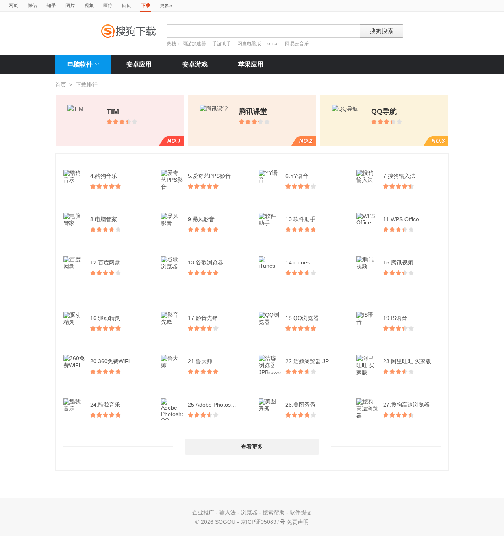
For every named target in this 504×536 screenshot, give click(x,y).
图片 (70, 5)
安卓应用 (139, 64)
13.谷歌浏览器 (205, 262)
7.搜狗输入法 (399, 176)
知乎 (51, 5)
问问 (127, 5)
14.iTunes (297, 262)
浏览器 (249, 512)
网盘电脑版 (249, 43)
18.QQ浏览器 (302, 318)
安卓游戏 (195, 64)
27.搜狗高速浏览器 (406, 404)
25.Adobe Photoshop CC (217, 404)
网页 (13, 5)
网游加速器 (194, 43)
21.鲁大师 (200, 361)
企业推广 (203, 512)
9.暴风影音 (201, 219)
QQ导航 (384, 111)
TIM (113, 111)
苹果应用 (250, 64)
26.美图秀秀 (300, 404)
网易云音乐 (297, 43)
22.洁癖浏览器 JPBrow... (315, 361)
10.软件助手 (300, 219)
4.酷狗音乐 (103, 176)
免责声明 (298, 522)
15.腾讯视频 (398, 262)
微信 (32, 5)
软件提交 (301, 512)
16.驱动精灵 (105, 318)
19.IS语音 (395, 318)
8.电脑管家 (103, 219)
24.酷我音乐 (105, 404)
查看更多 (252, 447)
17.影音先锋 (203, 318)
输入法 (227, 512)
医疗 (108, 5)
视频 (89, 5)
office (273, 43)
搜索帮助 (274, 512)
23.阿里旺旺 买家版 (407, 361)
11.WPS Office (401, 219)
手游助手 (222, 43)
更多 (166, 5)
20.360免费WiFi (110, 361)
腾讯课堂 (253, 111)
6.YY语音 (296, 176)
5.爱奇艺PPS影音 (209, 176)
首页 (60, 84)
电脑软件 (80, 64)
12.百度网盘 (105, 262)
